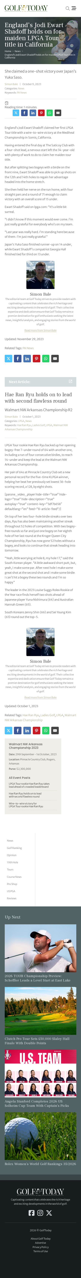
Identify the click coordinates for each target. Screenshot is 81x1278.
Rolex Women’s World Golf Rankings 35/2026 (40, 1164)
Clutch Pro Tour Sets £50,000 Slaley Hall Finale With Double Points (37, 1041)
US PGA (11, 891)
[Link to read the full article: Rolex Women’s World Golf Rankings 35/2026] (40, 1136)
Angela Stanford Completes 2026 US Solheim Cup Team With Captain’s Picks (37, 1103)
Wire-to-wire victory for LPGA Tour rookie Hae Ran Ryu (26, 805)
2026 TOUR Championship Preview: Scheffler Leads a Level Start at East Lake (37, 978)
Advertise (40, 1242)
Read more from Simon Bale (40, 330)
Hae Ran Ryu (24, 425)
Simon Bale (11, 84)
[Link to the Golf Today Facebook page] (31, 1213)
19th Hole (12, 862)
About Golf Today (40, 1238)
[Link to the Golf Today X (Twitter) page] (49, 1213)
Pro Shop (12, 884)
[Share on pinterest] (41, 113)
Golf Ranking (14, 848)
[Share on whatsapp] (50, 113)
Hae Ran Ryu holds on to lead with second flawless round (25, 795)
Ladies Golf (38, 425)
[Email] (58, 113)
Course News (14, 877)
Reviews (11, 898)
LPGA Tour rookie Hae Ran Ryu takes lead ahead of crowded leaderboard (29, 785)
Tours (10, 869)
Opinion (11, 855)
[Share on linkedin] (33, 113)
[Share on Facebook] (24, 113)
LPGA (21, 421)
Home (8, 51)
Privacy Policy (41, 1247)
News (18, 51)
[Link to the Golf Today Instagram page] (40, 1213)
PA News (22, 92)
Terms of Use (40, 1251)
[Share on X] (16, 113)
